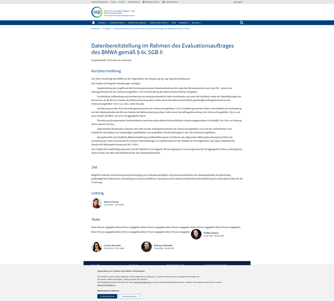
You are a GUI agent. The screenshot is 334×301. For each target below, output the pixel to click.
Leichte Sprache (171, 2)
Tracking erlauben (107, 296)
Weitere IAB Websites (99, 2)
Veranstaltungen (136, 22)
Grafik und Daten (158, 22)
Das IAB (195, 22)
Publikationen (116, 22)
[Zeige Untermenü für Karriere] (189, 23)
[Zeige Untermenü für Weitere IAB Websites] (109, 2)
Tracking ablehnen (129, 296)
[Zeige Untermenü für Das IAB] (200, 23)
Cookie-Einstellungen (142, 282)
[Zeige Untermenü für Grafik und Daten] (168, 23)
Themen (101, 22)
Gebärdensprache (152, 2)
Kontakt (122, 2)
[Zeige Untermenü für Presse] (117, 2)
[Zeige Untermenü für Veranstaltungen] (146, 23)
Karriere (183, 22)
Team (173, 22)
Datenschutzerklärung (106, 285)
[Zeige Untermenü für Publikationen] (125, 23)
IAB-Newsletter (133, 2)
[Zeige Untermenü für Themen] (106, 23)
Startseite (93, 22)
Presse (113, 2)
